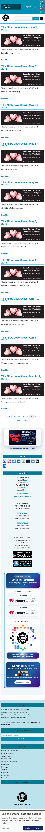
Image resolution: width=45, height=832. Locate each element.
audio (26, 480)
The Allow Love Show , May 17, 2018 (20, 145)
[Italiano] (41, 6)
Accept (38, 828)
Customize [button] (5, 828)
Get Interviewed (6, 759)
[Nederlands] (43, 1)
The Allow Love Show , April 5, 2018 (19, 339)
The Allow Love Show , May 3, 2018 (19, 222)
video (26, 487)
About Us (4, 770)
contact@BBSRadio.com (18, 717)
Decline (27, 828)
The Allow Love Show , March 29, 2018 (21, 377)
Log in (35, 7)
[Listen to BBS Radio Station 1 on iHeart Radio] (23, 600)
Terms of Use (5, 778)
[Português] (43, 6)
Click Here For (22, 494)
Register (28, 7)
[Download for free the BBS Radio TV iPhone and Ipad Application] (22, 563)
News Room (5, 764)
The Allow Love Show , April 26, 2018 (20, 261)
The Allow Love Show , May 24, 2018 (20, 106)
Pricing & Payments (7, 753)
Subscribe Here (22, 682)
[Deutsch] (43, 3)
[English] (41, 1)
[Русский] (41, 9)
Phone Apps (4, 767)
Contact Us (4, 772)
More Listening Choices (22, 496)
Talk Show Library (6, 756)
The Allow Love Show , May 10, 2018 (20, 184)
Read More (5, 60)
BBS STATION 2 (22, 523)
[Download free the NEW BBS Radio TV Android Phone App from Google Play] (22, 554)
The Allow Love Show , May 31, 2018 (20, 67)
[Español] (43, 9)
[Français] (41, 3)
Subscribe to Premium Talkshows (10, 6)
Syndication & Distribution (9, 761)
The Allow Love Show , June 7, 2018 (19, 29)
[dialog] (22, 821)
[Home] (5, 18)
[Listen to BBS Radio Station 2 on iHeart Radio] (23, 612)
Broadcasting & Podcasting (9, 750)
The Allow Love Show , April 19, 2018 (20, 300)
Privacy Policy (5, 775)
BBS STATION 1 (22, 513)
